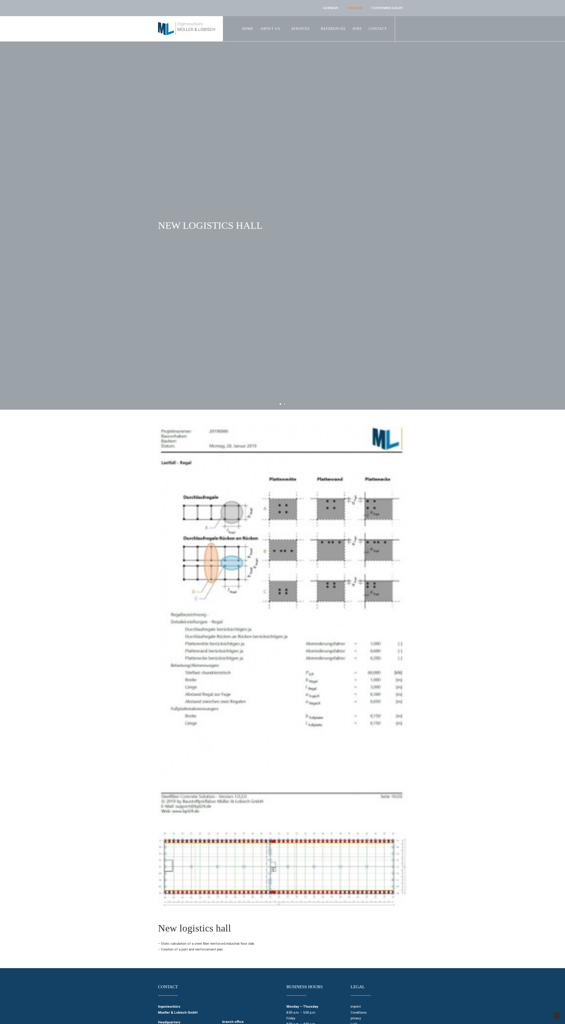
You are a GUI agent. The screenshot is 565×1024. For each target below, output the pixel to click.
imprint (356, 1007)
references (333, 28)
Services (300, 28)
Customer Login (387, 8)
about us (270, 28)
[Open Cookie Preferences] (9, 1018)
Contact (378, 28)
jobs (357, 28)
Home (247, 28)
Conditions (359, 1013)
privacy (356, 1018)
